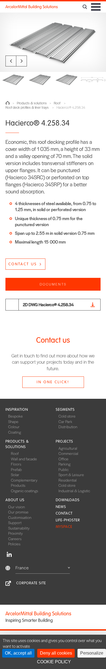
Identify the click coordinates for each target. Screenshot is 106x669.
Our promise (18, 512)
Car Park (65, 421)
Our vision (16, 506)
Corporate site (31, 583)
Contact (64, 513)
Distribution (67, 426)
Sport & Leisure (71, 474)
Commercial (68, 453)
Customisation (20, 517)
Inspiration (16, 409)
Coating (14, 432)
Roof (57, 103)
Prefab (16, 469)
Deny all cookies (56, 653)
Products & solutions (32, 103)
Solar (15, 474)
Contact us (22, 264)
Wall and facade (24, 458)
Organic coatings (24, 490)
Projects (64, 441)
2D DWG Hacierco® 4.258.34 (48, 304)
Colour (14, 426)
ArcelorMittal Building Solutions (31, 6)
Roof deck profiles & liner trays (27, 107)
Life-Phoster (68, 520)
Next (21, 61)
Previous (10, 61)
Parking (64, 464)
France (22, 567)
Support (14, 522)
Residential (67, 480)
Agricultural (67, 448)
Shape (13, 421)
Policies (14, 543)
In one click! (53, 382)
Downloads (68, 500)
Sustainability (19, 528)
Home (7, 103)
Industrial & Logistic (74, 490)
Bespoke (15, 416)
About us (14, 500)
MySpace (64, 526)
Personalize (91, 653)
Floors (16, 464)
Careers (14, 538)
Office (63, 458)
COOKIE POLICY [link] (54, 661)
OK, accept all (18, 653)
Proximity (15, 533)
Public (63, 469)
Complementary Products (24, 482)
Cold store (67, 416)
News (61, 506)
